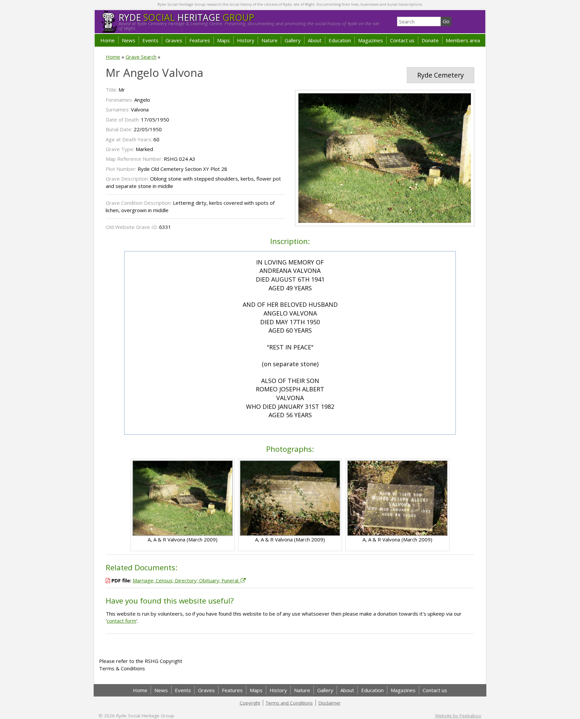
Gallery (293, 40)
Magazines (370, 40)
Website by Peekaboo (458, 716)
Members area (463, 40)
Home (107, 40)
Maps (223, 40)
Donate (430, 40)
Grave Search (141, 56)
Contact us (402, 40)
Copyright (250, 703)
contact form (121, 620)
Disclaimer (330, 703)
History (245, 40)
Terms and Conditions (289, 703)
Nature (269, 40)
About (315, 40)
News (128, 40)
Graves (173, 40)
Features (199, 40)
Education (340, 40)
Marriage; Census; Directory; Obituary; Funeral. (187, 580)
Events (150, 40)
